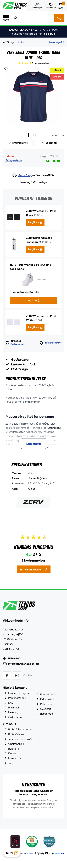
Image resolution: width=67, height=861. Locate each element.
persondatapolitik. (44, 807)
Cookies (27, 675)
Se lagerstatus (13, 160)
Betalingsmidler (53, 342)
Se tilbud (49, 33)
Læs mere (33, 443)
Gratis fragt (25, 175)
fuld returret (17, 344)
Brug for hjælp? (56, 42)
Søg (59, 18)
